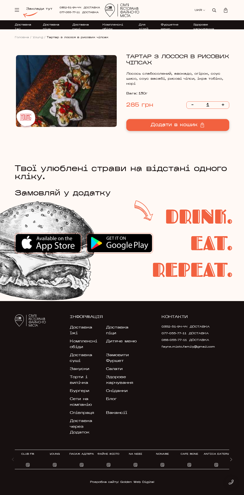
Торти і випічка (79, 380)
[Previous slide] (13, 459)
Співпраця (82, 413)
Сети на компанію (81, 402)
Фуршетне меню (169, 27)
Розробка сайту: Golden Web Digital (122, 482)
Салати (114, 369)
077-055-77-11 (70, 12)
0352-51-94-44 (70, 7)
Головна (23, 37)
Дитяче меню (121, 341)
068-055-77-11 (174, 340)
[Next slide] (231, 459)
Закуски (79, 369)
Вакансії (116, 413)
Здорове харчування (203, 27)
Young (39, 37)
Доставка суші (80, 27)
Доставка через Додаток (81, 426)
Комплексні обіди (112, 27)
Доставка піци (51, 27)
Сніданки (117, 391)
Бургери (79, 391)
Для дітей (143, 27)
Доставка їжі (23, 27)
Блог (111, 399)
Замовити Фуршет (117, 358)
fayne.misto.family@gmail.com (177, 346)
